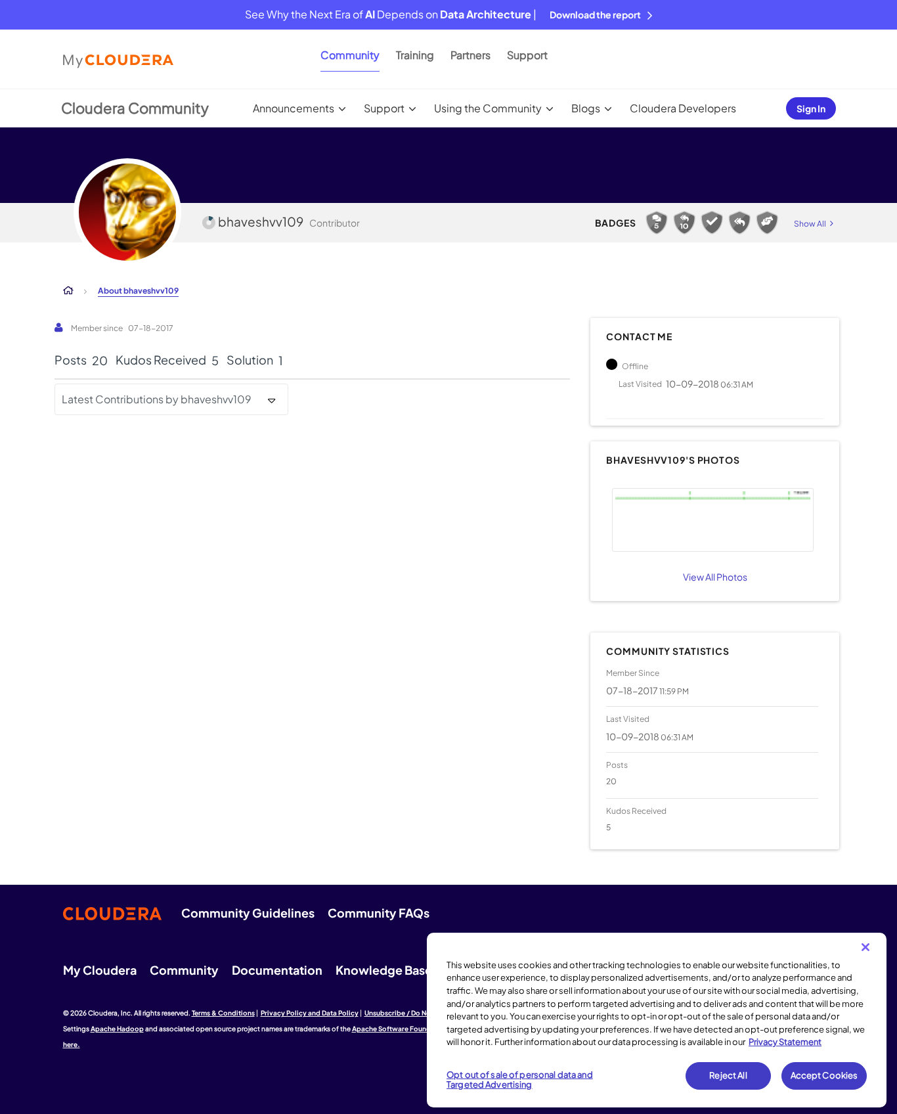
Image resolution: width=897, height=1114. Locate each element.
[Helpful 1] (767, 222)
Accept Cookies (824, 1075)
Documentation (277, 969)
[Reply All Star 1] (739, 222)
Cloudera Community (135, 108)
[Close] (865, 947)
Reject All (728, 1075)
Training (415, 55)
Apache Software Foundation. (401, 1029)
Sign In (811, 108)
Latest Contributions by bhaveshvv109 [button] (157, 399)
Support (527, 55)
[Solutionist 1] (712, 222)
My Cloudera (100, 969)
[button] (712, 520)
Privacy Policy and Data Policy (310, 1013)
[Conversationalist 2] (656, 222)
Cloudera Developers (683, 108)
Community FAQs (378, 912)
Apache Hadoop (117, 1029)
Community (350, 55)
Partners (470, 55)
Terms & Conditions (223, 1013)
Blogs (585, 108)
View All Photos (715, 577)
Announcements (293, 108)
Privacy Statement (785, 1041)
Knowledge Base (384, 969)
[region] (656, 1020)
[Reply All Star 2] (684, 222)
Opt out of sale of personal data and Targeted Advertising (520, 1079)
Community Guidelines (248, 912)
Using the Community (488, 108)
